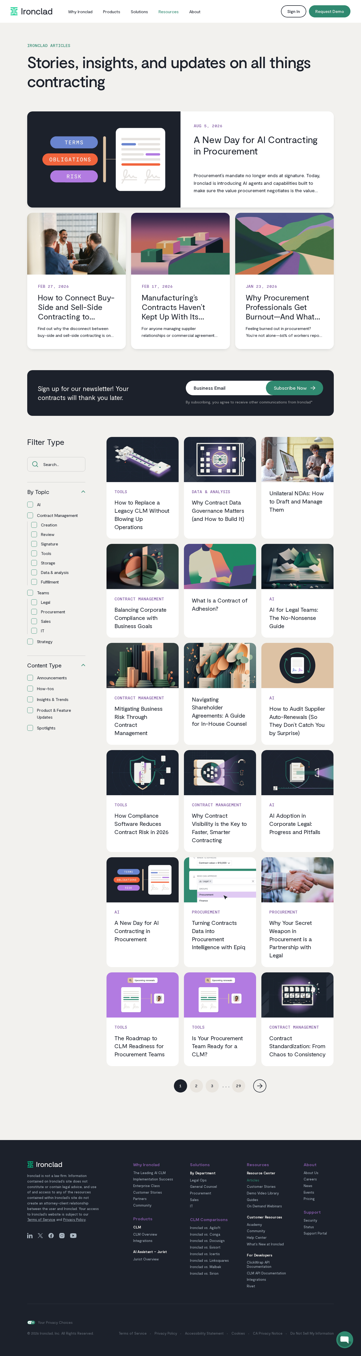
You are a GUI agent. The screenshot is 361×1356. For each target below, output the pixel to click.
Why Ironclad (80, 11)
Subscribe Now (290, 388)
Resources (169, 11)
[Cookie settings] (31, 1322)
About (195, 11)
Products (111, 11)
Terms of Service (41, 1219)
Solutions (139, 11)
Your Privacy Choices (55, 1322)
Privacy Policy (74, 1219)
